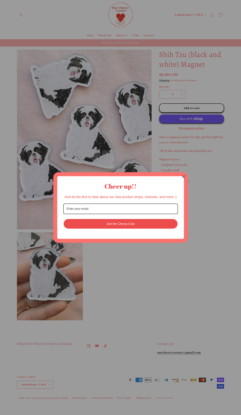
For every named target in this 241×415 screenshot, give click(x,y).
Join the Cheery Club (120, 223)
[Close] (183, 176)
